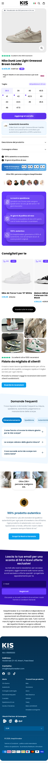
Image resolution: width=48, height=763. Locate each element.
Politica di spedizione (11, 747)
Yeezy (27, 702)
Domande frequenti (9, 695)
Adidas (28, 698)
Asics (27, 691)
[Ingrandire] (41, 48)
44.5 (18, 102)
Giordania (29, 687)
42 (18, 96)
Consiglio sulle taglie (9, 691)
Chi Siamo (5, 683)
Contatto (5, 698)
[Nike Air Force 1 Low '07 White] (18, 275)
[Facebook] (3, 673)
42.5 (30, 96)
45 (30, 102)
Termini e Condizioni (11, 743)
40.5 (41, 90)
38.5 (7, 90)
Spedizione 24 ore (8, 702)
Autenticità (6, 687)
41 (7, 96)
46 (7, 107)
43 (41, 96)
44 (7, 102)
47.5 (18, 107)
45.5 (41, 102)
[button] (34, 3)
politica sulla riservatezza (28, 743)
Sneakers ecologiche (33, 710)
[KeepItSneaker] (24, 3)
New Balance (30, 695)
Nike (27, 683)
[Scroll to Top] (44, 751)
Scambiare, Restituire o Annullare (31, 747)
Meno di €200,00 (31, 706)
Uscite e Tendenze (8, 706)
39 (18, 90)
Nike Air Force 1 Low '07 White (17, 293)
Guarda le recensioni (14, 385)
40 (30, 90)
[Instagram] (9, 673)
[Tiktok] (14, 673)
